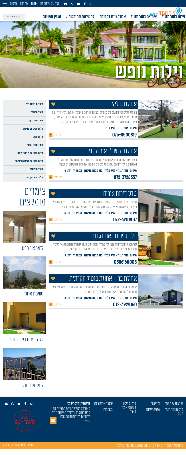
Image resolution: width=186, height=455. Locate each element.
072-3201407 (125, 220)
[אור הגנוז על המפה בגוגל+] (31, 404)
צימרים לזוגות (36, 169)
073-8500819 (124, 135)
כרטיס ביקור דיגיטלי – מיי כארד (129, 407)
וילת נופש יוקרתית (34, 177)
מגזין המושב (52, 16)
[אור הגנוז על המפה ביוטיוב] (18, 404)
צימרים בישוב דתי (34, 104)
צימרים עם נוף (36, 120)
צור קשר (155, 403)
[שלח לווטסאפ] (12, 404)
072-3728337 (125, 177)
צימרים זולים (37, 112)
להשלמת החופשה (81, 16)
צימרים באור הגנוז (144, 16)
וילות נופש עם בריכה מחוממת (29, 161)
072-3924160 (125, 304)
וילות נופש (38, 136)
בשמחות (108, 409)
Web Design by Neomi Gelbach (18, 445)
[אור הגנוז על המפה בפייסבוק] (25, 404)
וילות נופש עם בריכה (33, 128)
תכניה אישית (14, 16)
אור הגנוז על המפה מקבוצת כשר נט (141, 445)
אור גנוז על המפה (174, 403)
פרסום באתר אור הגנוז (174, 411)
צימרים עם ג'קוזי (35, 145)
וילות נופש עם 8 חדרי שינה (30, 153)
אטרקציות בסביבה (113, 16)
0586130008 (125, 262)
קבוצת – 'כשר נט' (103, 403)
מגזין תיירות (153, 409)
